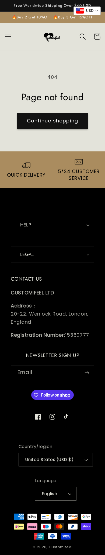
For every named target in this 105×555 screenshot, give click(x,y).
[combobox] (87, 11)
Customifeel (60, 547)
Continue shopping (52, 120)
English (49, 493)
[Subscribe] (87, 372)
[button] (8, 37)
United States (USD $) (49, 459)
